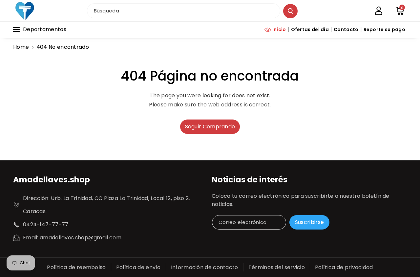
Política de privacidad (344, 267)
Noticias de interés (249, 179)
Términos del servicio (276, 267)
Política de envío (138, 267)
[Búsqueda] (290, 11)
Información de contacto (204, 267)
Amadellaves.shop (51, 179)
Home (21, 47)
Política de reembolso (76, 267)
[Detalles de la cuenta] (378, 11)
